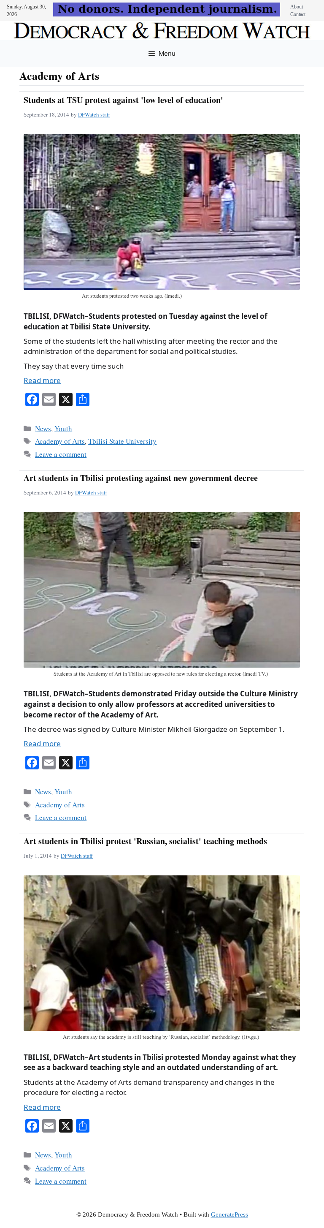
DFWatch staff (94, 114)
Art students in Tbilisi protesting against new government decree (141, 478)
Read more (42, 380)
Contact (297, 14)
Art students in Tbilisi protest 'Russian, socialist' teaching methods (145, 841)
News (43, 428)
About (296, 7)
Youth (63, 428)
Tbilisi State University (122, 441)
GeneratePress (229, 1214)
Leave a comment (60, 454)
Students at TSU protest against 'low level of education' (123, 100)
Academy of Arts (60, 441)
